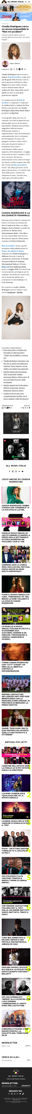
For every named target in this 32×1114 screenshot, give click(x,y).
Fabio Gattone (15, 63)
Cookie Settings (16, 1100)
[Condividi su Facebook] (14, 69)
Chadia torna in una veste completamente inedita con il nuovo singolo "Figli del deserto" (16, 396)
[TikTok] (23, 1094)
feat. (14, 267)
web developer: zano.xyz (16, 1102)
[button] (22, 69)
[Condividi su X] (17, 69)
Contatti (18, 1098)
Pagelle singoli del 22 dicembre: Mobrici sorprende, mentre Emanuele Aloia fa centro (15, 388)
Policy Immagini (22, 1099)
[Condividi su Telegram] (19, 69)
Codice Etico (24, 1098)
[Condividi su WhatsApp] (11, 69)
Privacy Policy (7, 1099)
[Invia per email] (25, 69)
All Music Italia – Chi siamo (9, 1098)
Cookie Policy (15, 1099)
